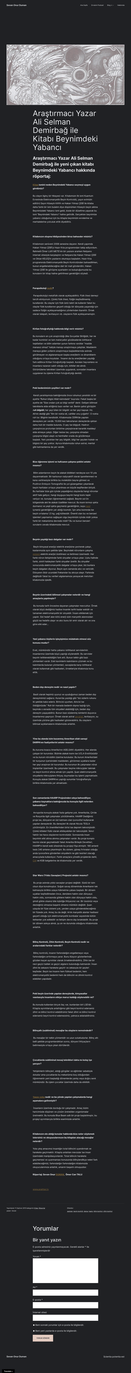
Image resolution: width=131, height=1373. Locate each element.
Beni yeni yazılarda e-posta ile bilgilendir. (56, 1330)
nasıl (88, 506)
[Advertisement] (65, 30)
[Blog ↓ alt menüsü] (113, 5)
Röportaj (42, 1208)
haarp (91, 1211)
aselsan (70, 1211)
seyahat (79, 716)
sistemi (36, 554)
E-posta (38, 1299)
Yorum (37, 1256)
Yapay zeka (39, 1097)
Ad (35, 1287)
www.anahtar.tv (41, 1189)
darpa (86, 1211)
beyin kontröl (78, 1211)
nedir (50, 288)
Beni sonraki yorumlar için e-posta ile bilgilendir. (59, 1325)
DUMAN (60, 1174)
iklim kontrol (98, 1211)
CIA (34, 860)
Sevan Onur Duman (17, 5)
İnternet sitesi (40, 1312)
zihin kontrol (107, 1211)
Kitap (35, 184)
